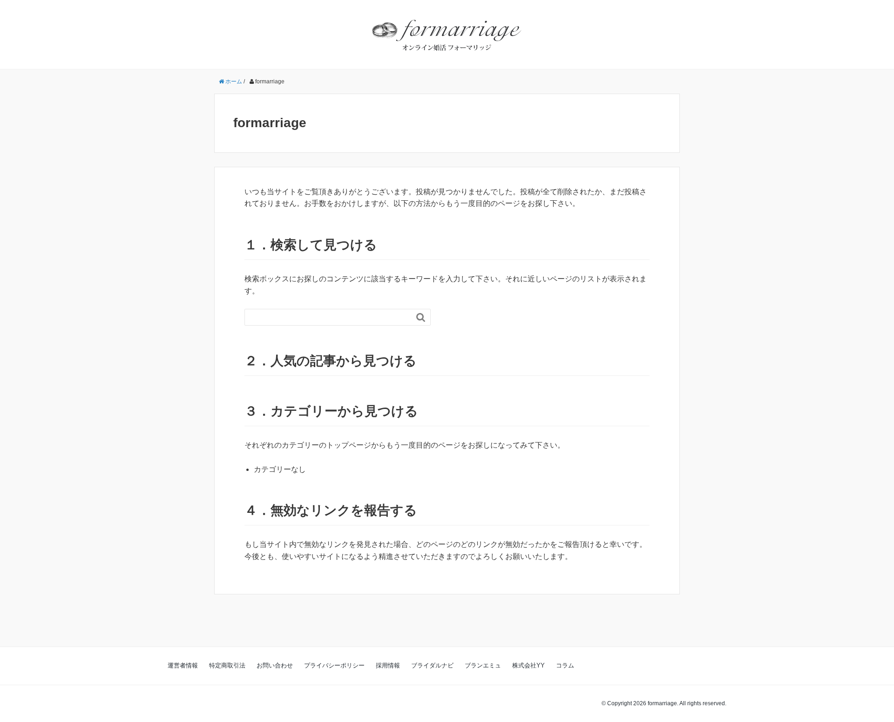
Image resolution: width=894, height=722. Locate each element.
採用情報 (388, 665)
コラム (565, 665)
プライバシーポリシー (334, 665)
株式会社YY (528, 665)
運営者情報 (183, 665)
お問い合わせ (275, 665)
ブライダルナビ (432, 665)
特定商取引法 (227, 665)
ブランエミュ (483, 665)
